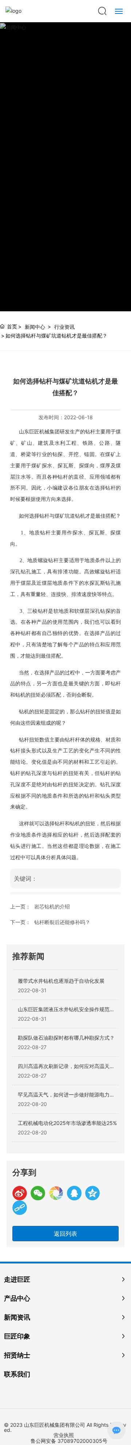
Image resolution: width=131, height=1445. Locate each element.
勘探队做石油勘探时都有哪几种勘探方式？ (66, 1038)
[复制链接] (19, 1207)
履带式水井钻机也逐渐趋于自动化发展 (61, 981)
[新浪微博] (19, 1193)
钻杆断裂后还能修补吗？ (62, 922)
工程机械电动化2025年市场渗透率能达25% (67, 1123)
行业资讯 (64, 327)
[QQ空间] (92, 1193)
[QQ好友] (74, 1193)
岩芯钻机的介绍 (52, 906)
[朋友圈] (56, 1193)
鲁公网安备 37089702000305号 (69, 1441)
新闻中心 (35, 327)
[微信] (38, 1193)
